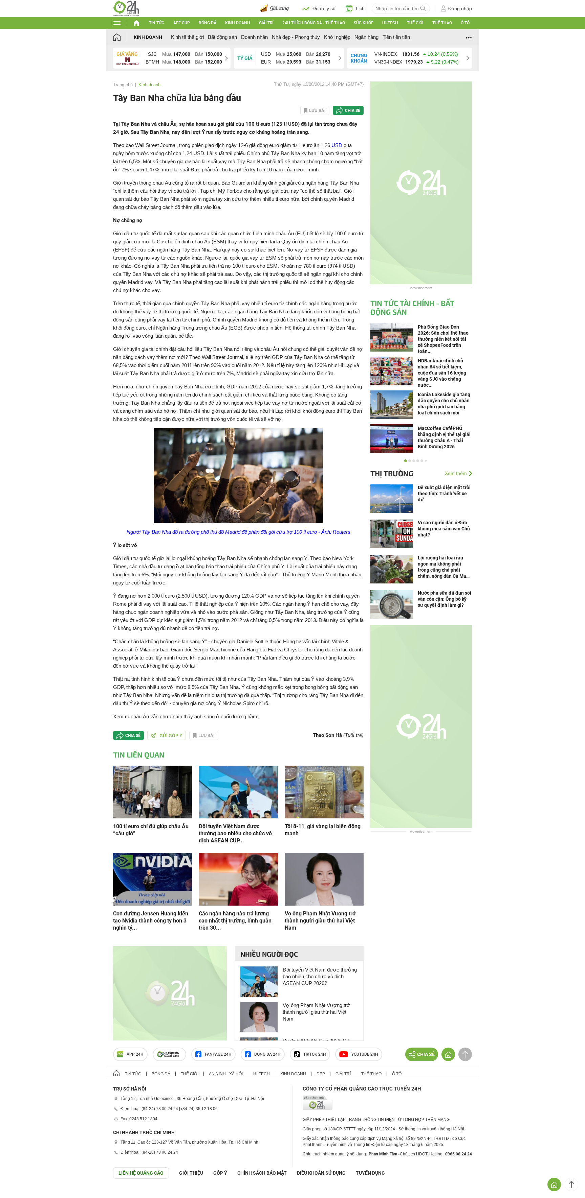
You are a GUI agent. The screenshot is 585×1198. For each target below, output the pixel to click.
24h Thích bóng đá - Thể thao (313, 23)
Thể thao (442, 23)
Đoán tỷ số (323, 8)
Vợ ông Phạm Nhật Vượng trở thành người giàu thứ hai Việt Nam (320, 920)
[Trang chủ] (123, 37)
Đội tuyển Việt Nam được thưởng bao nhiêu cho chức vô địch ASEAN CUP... (235, 833)
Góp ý (220, 1173)
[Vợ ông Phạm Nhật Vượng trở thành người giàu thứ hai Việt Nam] (324, 879)
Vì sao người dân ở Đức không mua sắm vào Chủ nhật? (444, 528)
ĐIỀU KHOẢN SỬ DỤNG (321, 1173)
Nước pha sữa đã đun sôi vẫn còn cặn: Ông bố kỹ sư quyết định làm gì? (444, 599)
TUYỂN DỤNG (370, 1173)
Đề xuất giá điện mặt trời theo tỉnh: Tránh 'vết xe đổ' (444, 493)
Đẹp (321, 1074)
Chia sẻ (352, 110)
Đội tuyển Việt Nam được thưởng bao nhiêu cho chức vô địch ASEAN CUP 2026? (320, 976)
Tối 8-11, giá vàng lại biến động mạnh (323, 830)
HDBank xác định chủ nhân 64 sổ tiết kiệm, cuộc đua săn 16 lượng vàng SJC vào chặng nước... (442, 373)
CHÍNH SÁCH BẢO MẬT (262, 1173)
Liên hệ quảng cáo (141, 1173)
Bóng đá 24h (267, 1054)
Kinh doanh (237, 23)
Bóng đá (207, 23)
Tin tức (156, 23)
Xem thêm (456, 473)
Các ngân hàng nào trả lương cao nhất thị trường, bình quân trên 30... (235, 920)
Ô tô (465, 23)
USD (336, 145)
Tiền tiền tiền (396, 37)
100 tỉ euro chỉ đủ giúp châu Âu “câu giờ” (151, 830)
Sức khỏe (363, 23)
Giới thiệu (191, 1173)
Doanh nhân (254, 37)
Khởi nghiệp (337, 37)
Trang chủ (123, 84)
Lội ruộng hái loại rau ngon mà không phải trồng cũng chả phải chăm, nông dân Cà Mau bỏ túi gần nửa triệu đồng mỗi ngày (445, 567)
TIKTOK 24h (314, 1054)
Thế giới (415, 23)
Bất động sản (222, 37)
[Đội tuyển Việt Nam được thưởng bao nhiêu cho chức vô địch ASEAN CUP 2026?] (238, 791)
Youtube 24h (364, 1054)
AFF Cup (181, 23)
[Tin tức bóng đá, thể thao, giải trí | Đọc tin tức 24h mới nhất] (126, 8)
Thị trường (391, 473)
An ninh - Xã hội (226, 1074)
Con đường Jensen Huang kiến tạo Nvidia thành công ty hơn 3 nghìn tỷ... (150, 920)
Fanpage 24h (218, 1054)
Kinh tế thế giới (187, 37)
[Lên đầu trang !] (571, 1184)
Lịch (360, 8)
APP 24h (135, 1054)
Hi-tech (390, 23)
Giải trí (266, 23)
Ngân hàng (366, 37)
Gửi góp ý (170, 735)
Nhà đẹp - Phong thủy (296, 37)
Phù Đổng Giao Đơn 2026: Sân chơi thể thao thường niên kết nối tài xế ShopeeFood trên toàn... (443, 339)
